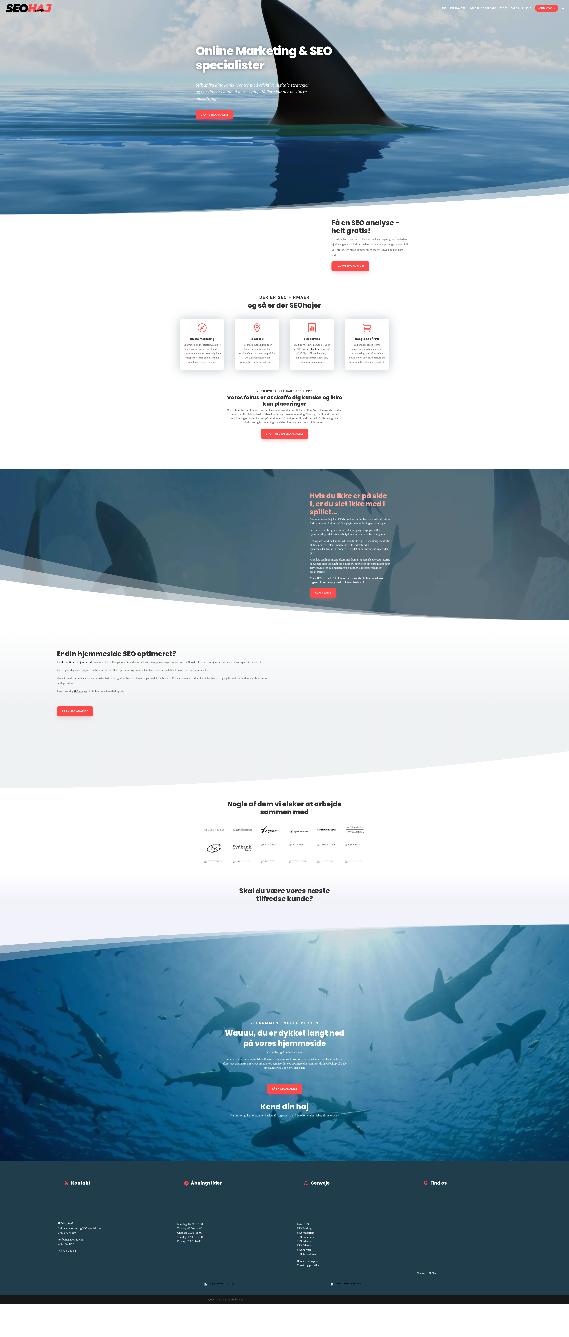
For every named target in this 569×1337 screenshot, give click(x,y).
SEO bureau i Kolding (308, 349)
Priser (503, 8)
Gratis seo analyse (214, 114)
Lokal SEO (303, 1224)
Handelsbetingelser (308, 1261)
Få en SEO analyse (75, 711)
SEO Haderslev (305, 1237)
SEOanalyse (80, 691)
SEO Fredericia (305, 1232)
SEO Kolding (304, 1228)
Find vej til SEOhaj (427, 1273)
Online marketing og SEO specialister (79, 1228)
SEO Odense (304, 1245)
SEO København (306, 1254)
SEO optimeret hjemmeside (77, 662)
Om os (515, 8)
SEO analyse (457, 8)
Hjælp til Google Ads (482, 8)
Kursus (527, 8)
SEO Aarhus (304, 1249)
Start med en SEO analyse (284, 433)
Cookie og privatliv (308, 1265)
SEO (444, 8)
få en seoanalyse (284, 1088)
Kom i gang (323, 592)
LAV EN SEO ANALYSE (350, 266)
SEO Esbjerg (304, 1241)
